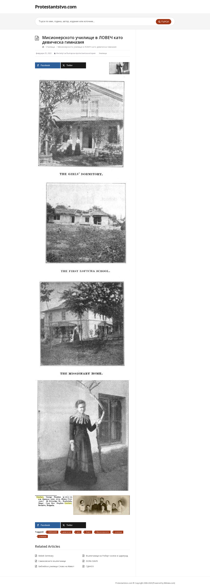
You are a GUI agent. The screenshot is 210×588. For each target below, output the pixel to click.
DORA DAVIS (92, 561)
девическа (67, 532)
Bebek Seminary (45, 555)
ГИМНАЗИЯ (52, 532)
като (78, 532)
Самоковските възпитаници (52, 561)
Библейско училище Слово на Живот (56, 566)
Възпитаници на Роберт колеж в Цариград (107, 555)
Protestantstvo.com (55, 7)
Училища (50, 46)
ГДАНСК (90, 566)
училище (42, 536)
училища (118, 532)
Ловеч (88, 532)
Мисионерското (102, 532)
